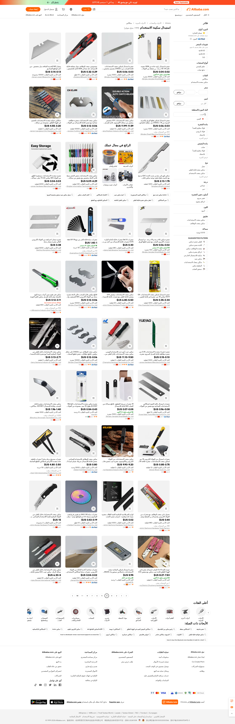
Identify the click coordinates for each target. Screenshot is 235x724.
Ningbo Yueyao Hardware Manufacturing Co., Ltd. (45, 186)
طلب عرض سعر (127, 662)
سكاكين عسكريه (127, 634)
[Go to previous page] (126, 596)
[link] (232, 701)
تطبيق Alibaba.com (74, 702)
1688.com (92, 713)
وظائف (201, 671)
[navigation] (191, 310)
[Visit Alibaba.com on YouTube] (40, 684)
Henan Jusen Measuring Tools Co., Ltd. (46, 77)
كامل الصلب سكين (83, 195)
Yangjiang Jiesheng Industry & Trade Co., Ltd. (45, 362)
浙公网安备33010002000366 (157, 720)
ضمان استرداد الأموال (161, 662)
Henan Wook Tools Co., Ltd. (159, 470)
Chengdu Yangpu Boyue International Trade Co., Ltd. (45, 580)
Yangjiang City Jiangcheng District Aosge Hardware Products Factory (45, 525)
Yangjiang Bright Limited (160, 186)
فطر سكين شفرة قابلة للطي (142, 200)
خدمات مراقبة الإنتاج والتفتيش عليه (156, 676)
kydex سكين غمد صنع (160, 195)
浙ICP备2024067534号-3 (180, 720)
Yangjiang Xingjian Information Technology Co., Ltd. (81, 186)
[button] (94, 9)
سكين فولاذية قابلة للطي (196, 634)
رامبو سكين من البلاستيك (165, 629)
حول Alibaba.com (197, 652)
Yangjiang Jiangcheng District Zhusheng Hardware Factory (154, 585)
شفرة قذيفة (200, 629)
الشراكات (58, 676)
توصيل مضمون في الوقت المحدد (157, 666)
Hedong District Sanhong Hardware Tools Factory (154, 528)
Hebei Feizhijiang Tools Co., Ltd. (85, 470)
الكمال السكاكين (101, 195)
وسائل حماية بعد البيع (161, 671)
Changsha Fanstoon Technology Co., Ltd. (117, 362)
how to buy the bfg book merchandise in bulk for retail (185, 640)
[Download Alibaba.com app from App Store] (57, 702)
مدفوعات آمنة (164, 657)
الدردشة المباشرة (91, 662)
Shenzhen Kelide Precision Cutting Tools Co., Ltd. (81, 525)
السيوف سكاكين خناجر (162, 634)
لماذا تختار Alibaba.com (196, 657)
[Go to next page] (72, 596)
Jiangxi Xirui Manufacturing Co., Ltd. (83, 580)
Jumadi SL (129, 582)
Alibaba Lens (195, 702)
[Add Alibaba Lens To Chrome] (170, 702)
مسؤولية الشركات (198, 666)
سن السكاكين (162, 200)
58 (77, 596)
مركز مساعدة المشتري (89, 657)
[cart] (63, 10)
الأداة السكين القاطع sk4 (94, 629)
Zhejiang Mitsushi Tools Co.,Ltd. (85, 77)
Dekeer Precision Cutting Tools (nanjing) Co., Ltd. (81, 131)
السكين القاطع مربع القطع (99, 200)
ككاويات (179, 634)
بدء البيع (58, 662)
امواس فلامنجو (143, 634)
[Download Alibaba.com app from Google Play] (39, 702)
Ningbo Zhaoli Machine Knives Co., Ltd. (118, 77)
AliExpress (83, 713)
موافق (179, 92)
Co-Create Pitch (198, 662)
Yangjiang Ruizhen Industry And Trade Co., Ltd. (117, 131)
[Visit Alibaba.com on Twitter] (50, 684)
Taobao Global (127, 713)
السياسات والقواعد (162, 680)
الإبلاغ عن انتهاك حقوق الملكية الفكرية (83, 676)
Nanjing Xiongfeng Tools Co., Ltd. (48, 250)
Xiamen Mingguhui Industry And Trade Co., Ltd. (45, 310)
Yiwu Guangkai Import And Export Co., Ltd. (154, 305)
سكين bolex (56, 629)
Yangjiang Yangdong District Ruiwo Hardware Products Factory (117, 305)
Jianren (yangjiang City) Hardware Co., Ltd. (45, 131)
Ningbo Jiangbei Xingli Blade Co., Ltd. (156, 79)
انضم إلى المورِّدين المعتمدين (51, 671)
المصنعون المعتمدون (125, 657)
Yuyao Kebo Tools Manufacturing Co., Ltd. (154, 414)
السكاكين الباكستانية (39, 629)
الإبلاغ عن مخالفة (91, 680)
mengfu (94, 414)
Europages (153, 713)
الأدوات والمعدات (155, 23)
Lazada (117, 713)
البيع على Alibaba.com (53, 657)
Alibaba (168, 23)
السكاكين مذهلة (184, 629)
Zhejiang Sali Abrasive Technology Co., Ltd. (117, 250)
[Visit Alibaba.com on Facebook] (60, 684)
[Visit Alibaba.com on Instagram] (45, 684)
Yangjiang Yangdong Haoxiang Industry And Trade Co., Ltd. (117, 470)
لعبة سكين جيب (119, 195)
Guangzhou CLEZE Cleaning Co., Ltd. (83, 253)
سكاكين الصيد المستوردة (138, 195)
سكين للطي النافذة (120, 200)
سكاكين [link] (129, 23)
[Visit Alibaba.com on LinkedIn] (55, 684)
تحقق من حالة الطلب (53, 666)
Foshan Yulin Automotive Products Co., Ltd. (45, 473)
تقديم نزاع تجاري (91, 666)
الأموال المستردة (91, 671)
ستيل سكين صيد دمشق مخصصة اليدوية (59, 195)
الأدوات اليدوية (140, 23)
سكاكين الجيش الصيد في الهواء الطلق (138, 629)
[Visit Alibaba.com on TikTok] (35, 684)
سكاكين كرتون (110, 634)
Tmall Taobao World (105, 713)
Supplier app (114, 702)
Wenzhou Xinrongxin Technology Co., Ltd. (45, 418)
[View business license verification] (139, 720)
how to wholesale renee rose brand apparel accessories (79, 634)
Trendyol (143, 713)
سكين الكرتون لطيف (73, 629)
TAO (136, 713)
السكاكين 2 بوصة (114, 629)
